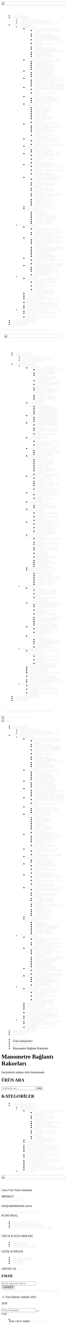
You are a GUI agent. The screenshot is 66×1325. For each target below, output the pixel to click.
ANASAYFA (21, 1039)
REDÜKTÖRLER (38, 1162)
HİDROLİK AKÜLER (41, 1147)
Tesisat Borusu (43, 1138)
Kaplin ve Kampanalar (48, 1121)
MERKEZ (7, 1196)
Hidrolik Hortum (44, 1116)
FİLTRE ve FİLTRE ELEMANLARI (37, 1142)
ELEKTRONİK (29, 1107)
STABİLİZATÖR (37, 1163)
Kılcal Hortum (43, 1123)
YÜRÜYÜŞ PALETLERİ (43, 1169)
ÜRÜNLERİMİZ (23, 1042)
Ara (39, 1088)
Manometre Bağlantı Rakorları (44, 1128)
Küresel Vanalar (44, 1125)
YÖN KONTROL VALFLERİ (45, 1167)
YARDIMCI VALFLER (41, 1165)
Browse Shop (38, 1321)
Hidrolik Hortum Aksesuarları (42, 1118)
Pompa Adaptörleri (46, 1130)
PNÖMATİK (28, 1171)
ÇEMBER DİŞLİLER (40, 1140)
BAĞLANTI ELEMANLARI (30, 1046)
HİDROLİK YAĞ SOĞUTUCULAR (36, 1157)
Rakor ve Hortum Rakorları (43, 1133)
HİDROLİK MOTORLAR (43, 1149)
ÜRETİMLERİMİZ (24, 1103)
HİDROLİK (20, 1044)
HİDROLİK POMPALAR (43, 1154)
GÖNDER (8, 1287)
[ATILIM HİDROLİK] (15, 717)
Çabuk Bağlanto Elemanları (42, 1113)
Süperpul (40, 1136)
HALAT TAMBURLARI (42, 1145)
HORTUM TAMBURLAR (43, 1160)
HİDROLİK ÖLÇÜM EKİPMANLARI (38, 1151)
